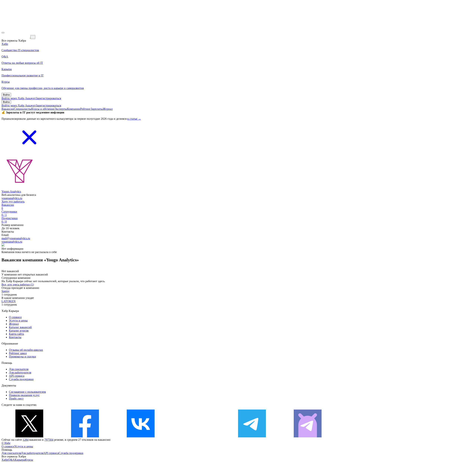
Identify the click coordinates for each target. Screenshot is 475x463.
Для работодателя (20, 372)
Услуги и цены (18, 320)
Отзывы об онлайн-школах (26, 349)
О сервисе (15, 317)
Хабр (4, 459)
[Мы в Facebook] (85, 436)
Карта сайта (16, 333)
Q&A (11, 459)
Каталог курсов (19, 330)
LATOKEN (8, 301)
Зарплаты (97, 108)
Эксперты (60, 108)
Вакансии (7, 108)
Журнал (108, 108)
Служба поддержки (21, 379)
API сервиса (16, 375)
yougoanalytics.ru (11, 198)
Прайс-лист (16, 398)
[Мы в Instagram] (196, 436)
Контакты (15, 337)
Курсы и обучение (42, 108)
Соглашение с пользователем (27, 391)
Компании (73, 108)
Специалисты (22, 108)
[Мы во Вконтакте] (140, 436)
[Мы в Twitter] (29, 436)
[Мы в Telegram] (252, 436)
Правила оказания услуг (24, 395)
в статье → (134, 118)
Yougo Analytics (11, 191)
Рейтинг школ (18, 353)
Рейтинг (85, 108)
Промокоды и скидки (22, 356)
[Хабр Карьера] (15, 36)
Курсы (29, 459)
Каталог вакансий (20, 327)
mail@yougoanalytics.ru (15, 238)
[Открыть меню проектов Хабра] (2, 32)
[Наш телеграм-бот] (307, 436)
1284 (26, 439)
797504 (48, 439)
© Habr (5, 443)
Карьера (20, 459)
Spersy (5, 291)
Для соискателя (18, 369)
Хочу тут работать (12, 201)
